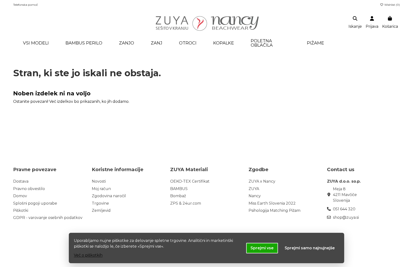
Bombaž (178, 196)
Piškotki (20, 210)
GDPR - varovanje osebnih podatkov (47, 217)
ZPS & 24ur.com (185, 203)
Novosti (99, 181)
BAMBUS (179, 188)
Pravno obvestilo (29, 188)
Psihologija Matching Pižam (274, 210)
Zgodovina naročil (109, 196)
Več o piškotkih (88, 255)
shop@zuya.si (346, 217)
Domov (20, 196)
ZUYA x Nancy (262, 181)
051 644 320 (344, 209)
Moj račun (101, 188)
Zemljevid (101, 210)
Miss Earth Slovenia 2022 (272, 203)
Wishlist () (392, 4)
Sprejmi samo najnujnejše (310, 248)
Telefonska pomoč (25, 4)
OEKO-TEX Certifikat (190, 181)
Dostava (20, 181)
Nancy (255, 196)
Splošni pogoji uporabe (35, 203)
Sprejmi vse (262, 248)
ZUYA (254, 188)
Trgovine (100, 203)
